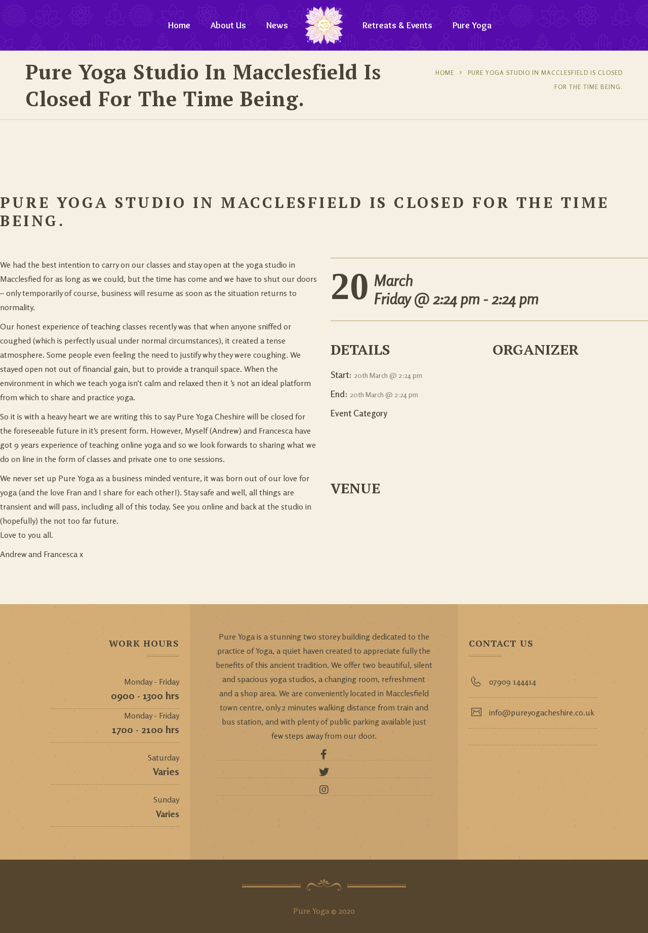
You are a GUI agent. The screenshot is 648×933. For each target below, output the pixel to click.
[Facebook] (323, 757)
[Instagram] (323, 792)
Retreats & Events (397, 25)
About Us (228, 25)
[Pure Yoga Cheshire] (324, 25)
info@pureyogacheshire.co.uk (541, 712)
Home (179, 25)
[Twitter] (323, 774)
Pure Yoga (472, 25)
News (277, 25)
